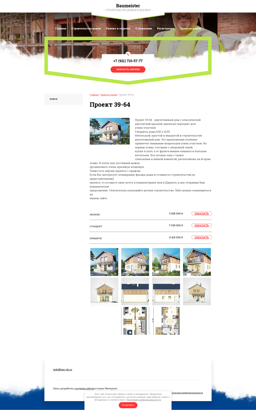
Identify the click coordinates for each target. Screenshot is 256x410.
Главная (94, 94)
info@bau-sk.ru (62, 369)
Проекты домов (108, 94)
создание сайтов (84, 388)
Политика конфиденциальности (187, 393)
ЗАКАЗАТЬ (202, 213)
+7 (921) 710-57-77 (128, 60)
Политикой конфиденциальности (144, 400)
